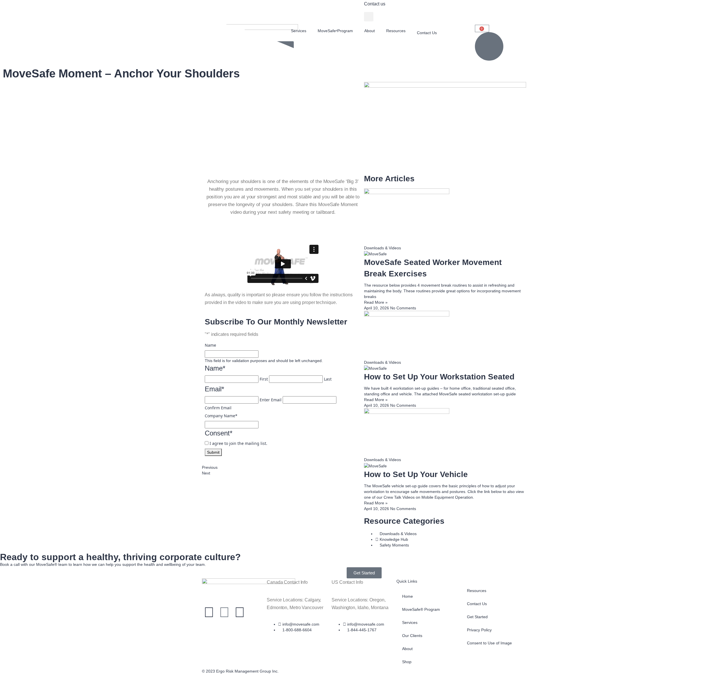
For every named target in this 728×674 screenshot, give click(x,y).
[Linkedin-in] (224, 612)
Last (328, 379)
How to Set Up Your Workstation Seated (439, 376)
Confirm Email (218, 407)
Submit (213, 452)
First (264, 379)
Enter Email (271, 399)
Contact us (374, 3)
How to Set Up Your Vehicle (416, 474)
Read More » (376, 302)
